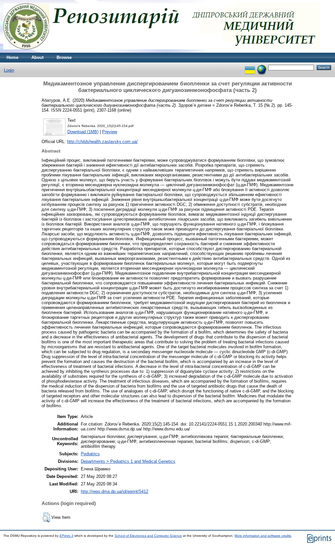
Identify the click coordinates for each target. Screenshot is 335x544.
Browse (64, 57)
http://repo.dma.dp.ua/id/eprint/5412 (114, 491)
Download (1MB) (82, 131)
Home (12, 57)
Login (9, 70)
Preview (109, 131)
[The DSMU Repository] (161, 51)
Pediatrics (90, 453)
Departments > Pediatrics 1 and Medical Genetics (128, 461)
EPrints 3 (66, 535)
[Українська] (250, 67)
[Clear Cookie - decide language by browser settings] (261, 67)
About (37, 57)
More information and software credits (263, 535)
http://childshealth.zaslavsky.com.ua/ (102, 141)
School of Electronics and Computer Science (148, 535)
